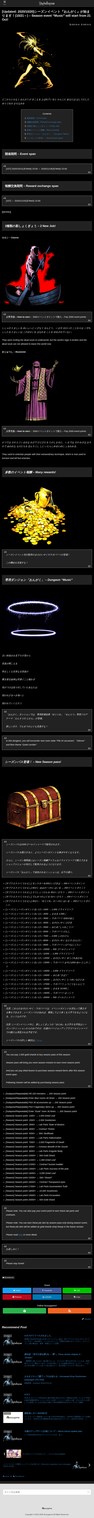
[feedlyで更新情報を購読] (24, 1311)
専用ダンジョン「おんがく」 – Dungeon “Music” (48, 134)
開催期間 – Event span (37, 118)
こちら (38, 1040)
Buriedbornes (9, 1277)
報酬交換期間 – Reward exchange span (44, 122)
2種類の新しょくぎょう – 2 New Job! (43, 126)
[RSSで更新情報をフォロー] (69, 1311)
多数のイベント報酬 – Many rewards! (43, 130)
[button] (88, 1492)
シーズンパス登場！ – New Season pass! (45, 138)
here (20, 1234)
